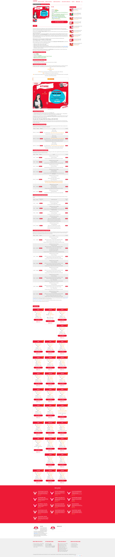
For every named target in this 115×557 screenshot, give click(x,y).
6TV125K (50, 470)
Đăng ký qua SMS (60, 21)
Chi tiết (66, 132)
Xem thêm (39, 501)
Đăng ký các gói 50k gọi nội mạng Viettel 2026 (78, 44)
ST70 (62, 422)
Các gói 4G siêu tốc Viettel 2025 (59, 503)
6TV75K (62, 438)
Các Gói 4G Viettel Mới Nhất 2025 (77, 491)
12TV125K (38, 470)
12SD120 (62, 373)
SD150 (62, 309)
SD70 (50, 341)
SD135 (38, 309)
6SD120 (38, 389)
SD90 (38, 341)
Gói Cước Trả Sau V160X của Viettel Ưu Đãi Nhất (77, 39)
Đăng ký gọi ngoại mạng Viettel (63, 550)
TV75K (62, 454)
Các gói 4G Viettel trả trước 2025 (59, 510)
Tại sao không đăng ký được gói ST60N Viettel (78, 26)
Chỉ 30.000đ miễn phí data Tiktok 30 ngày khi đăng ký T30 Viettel (78, 18)
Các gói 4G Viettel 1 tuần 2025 (42, 516)
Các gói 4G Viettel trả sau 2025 (42, 510)
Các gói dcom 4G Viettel (62, 549)
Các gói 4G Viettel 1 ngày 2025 (76, 510)
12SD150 (50, 357)
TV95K (62, 341)
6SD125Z (62, 357)
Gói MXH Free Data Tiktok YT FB (59, 497)
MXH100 (50, 309)
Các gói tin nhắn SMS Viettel (63, 551)
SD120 (62, 325)
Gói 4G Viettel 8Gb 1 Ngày (41, 497)
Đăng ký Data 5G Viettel (62, 544)
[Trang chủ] (33, 4)
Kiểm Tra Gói (78, 1)
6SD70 (50, 405)
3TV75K (50, 454)
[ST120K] (41, 18)
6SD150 (38, 373)
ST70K (38, 422)
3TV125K (62, 470)
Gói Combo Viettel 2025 (75, 503)
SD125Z (38, 357)
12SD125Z (50, 373)
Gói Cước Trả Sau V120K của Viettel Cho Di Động (77, 22)
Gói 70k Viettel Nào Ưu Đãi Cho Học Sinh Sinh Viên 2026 (78, 31)
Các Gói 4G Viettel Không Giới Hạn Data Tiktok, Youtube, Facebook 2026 (77, 35)
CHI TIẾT (35, 25)
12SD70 (38, 405)
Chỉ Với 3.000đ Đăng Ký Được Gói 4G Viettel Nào (77, 14)
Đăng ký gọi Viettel (56, 1)
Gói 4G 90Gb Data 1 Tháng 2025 (42, 503)
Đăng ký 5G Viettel (41, 1)
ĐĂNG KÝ (41, 132)
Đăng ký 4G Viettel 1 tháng (45, 4)
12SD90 (50, 389)
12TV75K (50, 438)
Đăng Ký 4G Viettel (48, 1)
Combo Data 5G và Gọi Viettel (63, 543)
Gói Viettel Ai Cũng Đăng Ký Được (60, 491)
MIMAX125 (50, 422)
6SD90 (62, 389)
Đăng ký (38, 319)
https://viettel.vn (55, 17)
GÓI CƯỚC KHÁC (36, 306)
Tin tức (73, 1)
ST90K (38, 438)
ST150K (62, 405)
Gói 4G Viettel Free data (66, 1)
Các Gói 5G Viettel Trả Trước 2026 (43, 491)
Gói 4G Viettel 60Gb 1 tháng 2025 (76, 497)
